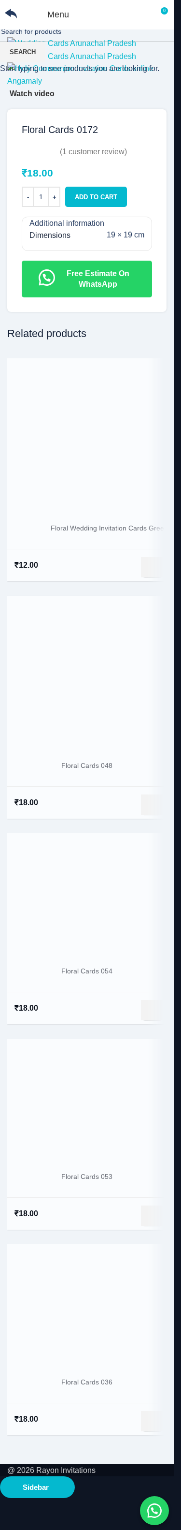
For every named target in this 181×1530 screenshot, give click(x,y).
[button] (154, 1510)
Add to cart (96, 197)
